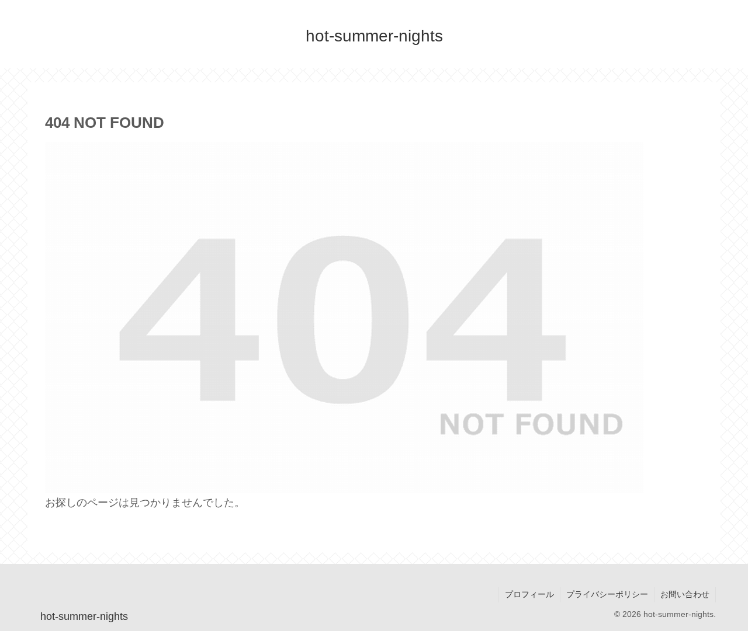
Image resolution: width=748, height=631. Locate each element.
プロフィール (529, 594)
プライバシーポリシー (607, 594)
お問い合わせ (684, 594)
